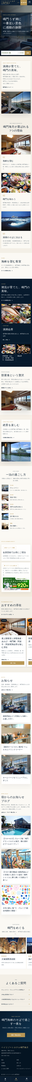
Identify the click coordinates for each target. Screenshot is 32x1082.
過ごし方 (19, 1062)
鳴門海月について (8, 87)
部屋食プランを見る (7, 387)
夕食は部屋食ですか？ (7, 994)
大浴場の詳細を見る (8, 437)
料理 (18, 1060)
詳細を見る (5, 659)
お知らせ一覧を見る (7, 689)
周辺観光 (3, 1065)
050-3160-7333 (5, 1055)
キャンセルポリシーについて (24, 1068)
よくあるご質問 (5, 1068)
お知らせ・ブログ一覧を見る (9, 812)
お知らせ (19, 1065)
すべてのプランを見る (7, 614)
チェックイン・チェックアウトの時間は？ (13, 990)
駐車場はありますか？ (7, 1004)
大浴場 (3, 1062)
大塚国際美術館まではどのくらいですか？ (13, 999)
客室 (2, 1060)
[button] (29, 2)
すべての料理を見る (7, 300)
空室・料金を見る (16, 1035)
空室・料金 (13, 663)
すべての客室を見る (7, 270)
